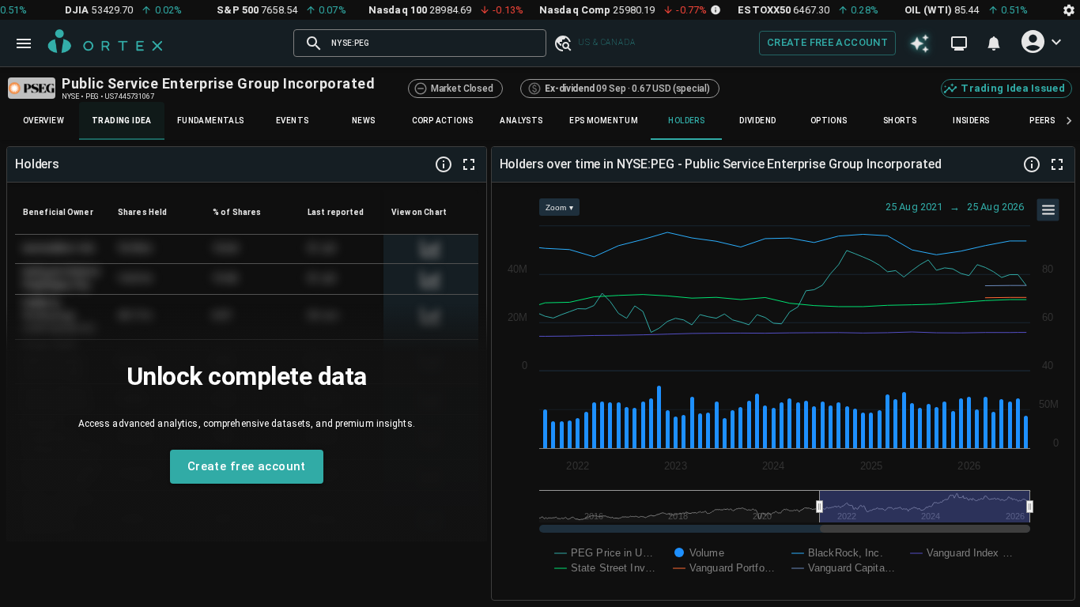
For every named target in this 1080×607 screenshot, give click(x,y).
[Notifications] (994, 43)
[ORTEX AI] (920, 43)
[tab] (43, 121)
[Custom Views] (959, 43)
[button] (562, 42)
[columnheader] (62, 212)
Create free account (827, 42)
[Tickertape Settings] (1069, 10)
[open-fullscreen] (468, 164)
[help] (443, 164)
